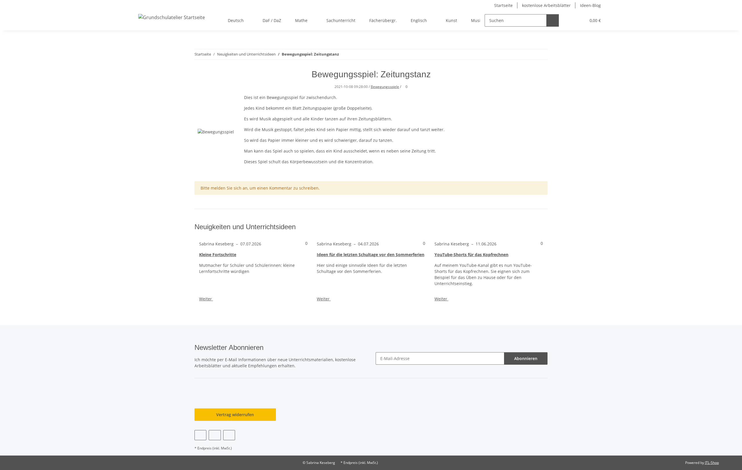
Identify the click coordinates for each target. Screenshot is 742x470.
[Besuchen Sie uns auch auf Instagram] (229, 435)
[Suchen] (552, 20)
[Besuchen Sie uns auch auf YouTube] (215, 435)
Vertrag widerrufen (235, 414)
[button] (569, 20)
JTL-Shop (712, 462)
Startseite (503, 5)
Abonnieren (525, 358)
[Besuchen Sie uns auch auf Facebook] (200, 435)
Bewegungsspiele (385, 86)
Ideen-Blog (590, 5)
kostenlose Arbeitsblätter (546, 5)
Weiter (206, 299)
